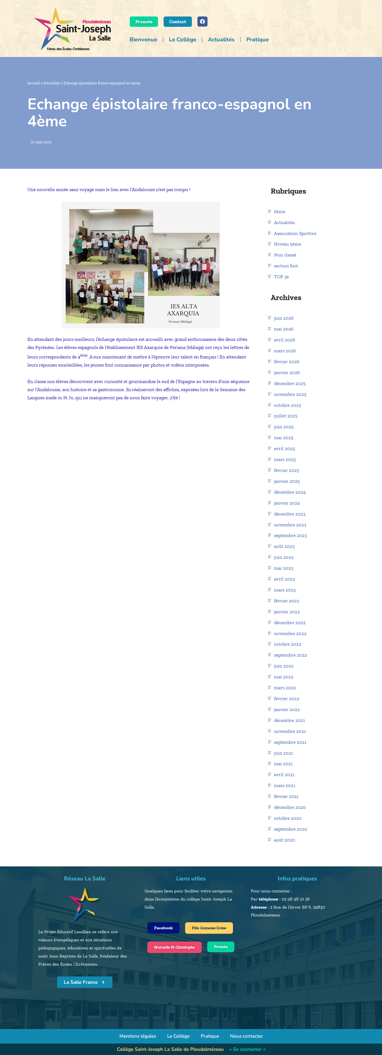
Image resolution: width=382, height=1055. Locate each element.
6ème (279, 211)
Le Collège (182, 39)
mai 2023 (283, 568)
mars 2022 (285, 687)
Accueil (33, 83)
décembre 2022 (290, 622)
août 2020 (284, 840)
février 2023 (286, 600)
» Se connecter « (247, 1049)
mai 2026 (283, 329)
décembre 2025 (290, 383)
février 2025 (286, 470)
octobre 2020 (287, 818)
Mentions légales (137, 1036)
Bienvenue (143, 39)
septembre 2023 (290, 535)
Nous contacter (246, 1036)
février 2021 (286, 796)
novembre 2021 (290, 731)
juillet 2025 (286, 416)
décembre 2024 (290, 492)
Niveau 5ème (287, 244)
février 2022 (286, 698)
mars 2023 (285, 590)
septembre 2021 (290, 742)
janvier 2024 (287, 503)
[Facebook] (202, 21)
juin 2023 (283, 557)
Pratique (257, 39)
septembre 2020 (290, 829)
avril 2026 (284, 340)
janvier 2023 (287, 611)
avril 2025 (284, 448)
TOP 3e (281, 276)
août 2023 (284, 546)
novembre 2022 (290, 633)
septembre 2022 (290, 655)
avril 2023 (284, 579)
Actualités (221, 39)
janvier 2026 (287, 372)
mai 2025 (283, 437)
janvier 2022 (287, 709)
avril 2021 (284, 774)
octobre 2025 (287, 405)
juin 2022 (284, 666)
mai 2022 (283, 676)
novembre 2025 (290, 394)
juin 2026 (284, 318)
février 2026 (286, 361)
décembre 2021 (289, 720)
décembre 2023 (289, 514)
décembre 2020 (290, 807)
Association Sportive (295, 233)
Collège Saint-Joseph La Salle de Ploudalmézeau (170, 1049)
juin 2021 (283, 753)
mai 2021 (283, 763)
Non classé (285, 255)
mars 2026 (285, 350)
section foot (286, 265)
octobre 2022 (287, 644)
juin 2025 (284, 426)
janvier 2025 (287, 481)
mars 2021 (284, 785)
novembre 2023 (290, 525)
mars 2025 (285, 459)
